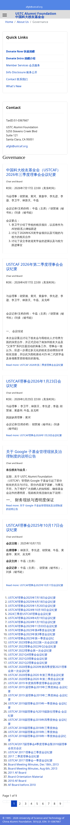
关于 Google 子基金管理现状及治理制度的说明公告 (34, 453)
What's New (13, 86)
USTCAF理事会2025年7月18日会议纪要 (32, 597)
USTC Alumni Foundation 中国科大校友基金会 (35, 15)
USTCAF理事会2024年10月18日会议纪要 (32, 610)
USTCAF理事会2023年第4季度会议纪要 (31, 630)
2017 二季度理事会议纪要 (23, 756)
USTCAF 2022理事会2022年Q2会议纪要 (32, 646)
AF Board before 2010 (22, 785)
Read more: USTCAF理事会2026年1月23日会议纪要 (34, 435)
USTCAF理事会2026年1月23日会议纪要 (33, 383)
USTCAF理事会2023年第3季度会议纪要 (31, 634)
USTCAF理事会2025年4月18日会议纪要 (32, 602)
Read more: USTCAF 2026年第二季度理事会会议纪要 (34, 364)
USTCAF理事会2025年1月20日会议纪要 (32, 606)
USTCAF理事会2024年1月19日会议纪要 (32, 622)
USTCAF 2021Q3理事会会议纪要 (27, 659)
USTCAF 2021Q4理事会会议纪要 (27, 654)
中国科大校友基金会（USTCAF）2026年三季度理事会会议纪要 (33, 172)
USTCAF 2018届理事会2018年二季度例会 (33, 732)
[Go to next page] (65, 801)
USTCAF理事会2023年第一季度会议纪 (31, 638)
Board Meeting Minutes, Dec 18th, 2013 (33, 764)
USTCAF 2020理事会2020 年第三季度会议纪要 (36, 675)
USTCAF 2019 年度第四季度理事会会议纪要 (34, 683)
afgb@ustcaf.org (34, 6)
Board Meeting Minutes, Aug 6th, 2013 (32, 768)
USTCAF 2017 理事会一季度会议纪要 (30, 760)
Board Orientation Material (25, 777)
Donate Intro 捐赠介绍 (20, 58)
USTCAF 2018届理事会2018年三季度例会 (33, 728)
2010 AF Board (17, 781)
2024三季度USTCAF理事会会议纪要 (29, 614)
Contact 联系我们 (17, 79)
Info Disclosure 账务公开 (21, 72)
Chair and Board (14, 181)
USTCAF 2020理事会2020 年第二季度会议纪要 (36, 679)
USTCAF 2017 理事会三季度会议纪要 (30, 752)
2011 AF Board (17, 772)
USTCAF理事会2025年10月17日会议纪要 (34, 527)
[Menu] (5, 15)
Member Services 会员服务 (23, 65)
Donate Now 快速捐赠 (20, 51)
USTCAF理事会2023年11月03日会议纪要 (32, 626)
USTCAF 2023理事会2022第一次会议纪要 (33, 642)
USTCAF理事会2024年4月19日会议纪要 (32, 618)
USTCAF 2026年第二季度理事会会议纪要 (34, 266)
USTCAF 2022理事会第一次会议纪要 (30, 650)
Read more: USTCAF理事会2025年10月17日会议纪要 (34, 585)
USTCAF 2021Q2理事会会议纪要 (27, 663)
